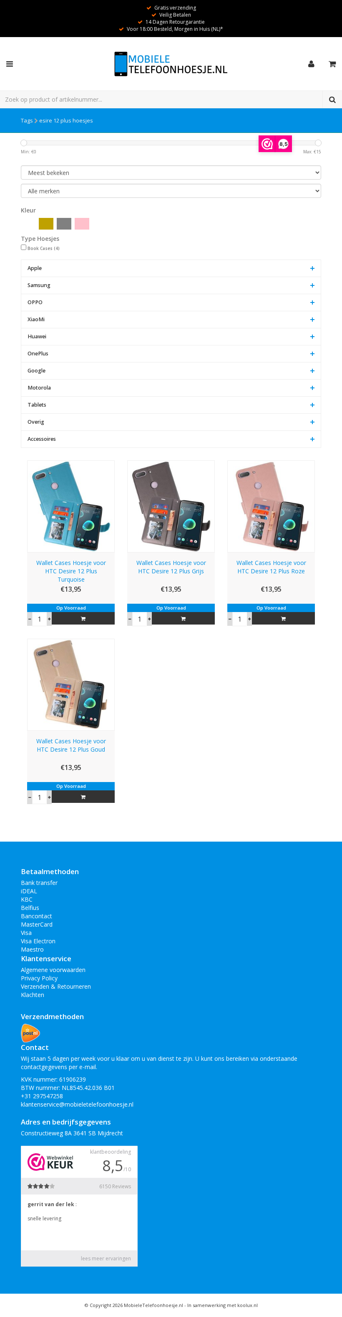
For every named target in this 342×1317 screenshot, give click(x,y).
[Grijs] (64, 224)
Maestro (32, 949)
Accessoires (42, 438)
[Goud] (46, 224)
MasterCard (37, 924)
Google (36, 370)
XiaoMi (36, 319)
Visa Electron (38, 941)
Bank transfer (39, 883)
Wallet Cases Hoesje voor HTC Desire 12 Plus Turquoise (71, 571)
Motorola (39, 387)
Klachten (32, 995)
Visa (26, 933)
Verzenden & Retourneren (56, 986)
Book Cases (44, 248)
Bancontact (36, 916)
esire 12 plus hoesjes (66, 120)
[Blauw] (28, 224)
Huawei (37, 336)
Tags (27, 120)
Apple (35, 268)
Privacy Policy (39, 978)
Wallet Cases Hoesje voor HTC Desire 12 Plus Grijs (171, 567)
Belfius (30, 908)
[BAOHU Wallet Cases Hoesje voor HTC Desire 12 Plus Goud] (71, 684)
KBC (27, 899)
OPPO (35, 302)
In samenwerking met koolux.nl (222, 1305)
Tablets (37, 404)
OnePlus (38, 353)
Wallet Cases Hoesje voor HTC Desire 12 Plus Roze (271, 567)
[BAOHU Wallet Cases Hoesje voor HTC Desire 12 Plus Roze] (271, 506)
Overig (36, 421)
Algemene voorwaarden (53, 970)
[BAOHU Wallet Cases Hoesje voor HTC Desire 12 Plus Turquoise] (71, 506)
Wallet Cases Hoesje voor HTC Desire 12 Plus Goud (71, 745)
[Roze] (82, 224)
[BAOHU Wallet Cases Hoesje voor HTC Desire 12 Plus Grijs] (171, 506)
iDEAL (29, 891)
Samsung (39, 285)
